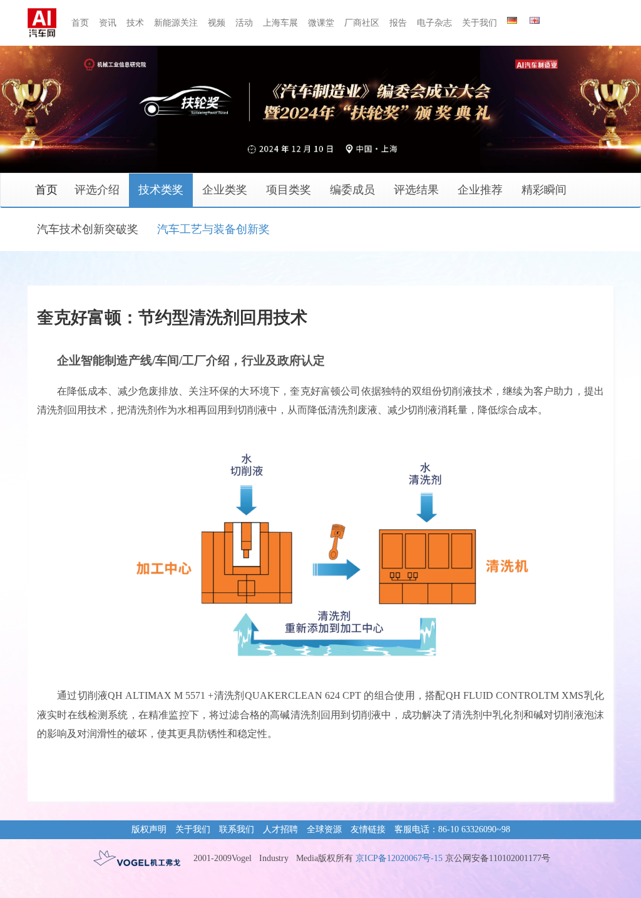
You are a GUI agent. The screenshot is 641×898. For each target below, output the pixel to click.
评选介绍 (97, 189)
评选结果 (416, 189)
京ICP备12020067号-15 (399, 858)
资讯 (107, 23)
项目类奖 (288, 189)
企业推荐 (480, 189)
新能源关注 (176, 23)
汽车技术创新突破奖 (87, 229)
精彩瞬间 (544, 189)
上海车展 (280, 23)
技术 (135, 23)
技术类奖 (160, 189)
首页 (80, 23)
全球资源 (324, 829)
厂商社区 (361, 23)
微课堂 (321, 23)
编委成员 (352, 189)
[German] (512, 18)
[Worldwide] (535, 18)
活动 (244, 23)
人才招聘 (280, 829)
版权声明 (149, 829)
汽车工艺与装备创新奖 (213, 229)
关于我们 (479, 23)
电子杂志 (434, 23)
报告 (398, 23)
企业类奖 (224, 189)
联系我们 (236, 829)
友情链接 (368, 829)
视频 (216, 23)
